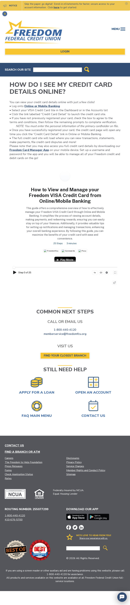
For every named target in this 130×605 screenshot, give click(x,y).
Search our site (18, 70)
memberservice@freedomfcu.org (65, 334)
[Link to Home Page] (37, 32)
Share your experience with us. (93, 538)
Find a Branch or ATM (22, 452)
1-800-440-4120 (65, 330)
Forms (8, 470)
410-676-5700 (14, 519)
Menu (116, 29)
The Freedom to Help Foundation (23, 462)
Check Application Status (19, 474)
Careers (9, 458)
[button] (122, 597)
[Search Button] (86, 70)
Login (65, 51)
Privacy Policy (74, 462)
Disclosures (72, 458)
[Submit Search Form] (105, 548)
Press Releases (14, 466)
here (56, 7)
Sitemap (71, 474)
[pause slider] (4, 13)
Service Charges (75, 466)
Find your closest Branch (65, 355)
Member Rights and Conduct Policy (85, 470)
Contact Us (14, 445)
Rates (8, 478)
